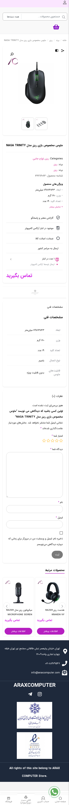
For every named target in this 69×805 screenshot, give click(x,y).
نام (60, 502)
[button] (12, 54)
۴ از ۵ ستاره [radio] (48, 440)
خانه (64, 40)
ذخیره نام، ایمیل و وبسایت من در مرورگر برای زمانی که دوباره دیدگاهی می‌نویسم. (35, 541)
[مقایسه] (57, 51)
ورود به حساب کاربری (65, 2)
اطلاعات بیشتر (51, 631)
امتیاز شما (57, 436)
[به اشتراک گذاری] (63, 51)
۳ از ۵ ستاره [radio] (52, 440)
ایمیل (59, 518)
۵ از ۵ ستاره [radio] (44, 440)
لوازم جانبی (38, 158)
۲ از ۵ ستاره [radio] (57, 440)
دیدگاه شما (56, 449)
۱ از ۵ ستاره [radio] (61, 440)
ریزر (51, 40)
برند (57, 40)
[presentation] (7, 605)
